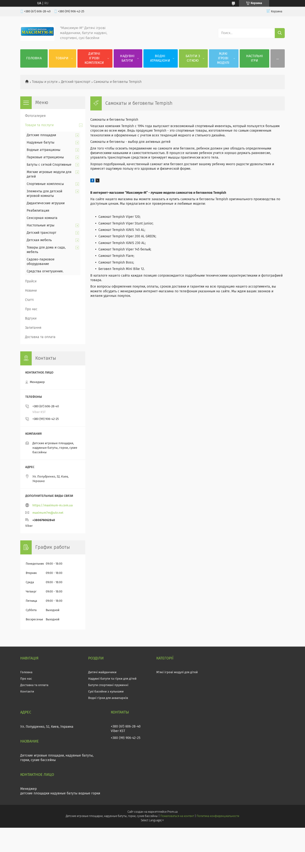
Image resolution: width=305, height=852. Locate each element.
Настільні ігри (254, 58)
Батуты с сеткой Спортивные (49, 164)
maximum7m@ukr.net (47, 512)
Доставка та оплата (40, 337)
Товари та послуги (39, 125)
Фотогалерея (35, 116)
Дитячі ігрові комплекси (94, 58)
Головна (34, 58)
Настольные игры (40, 225)
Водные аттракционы (43, 150)
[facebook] (92, 181)
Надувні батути (127, 58)
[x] (97, 181)
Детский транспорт (75, 82)
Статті (29, 300)
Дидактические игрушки (46, 203)
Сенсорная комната (42, 218)
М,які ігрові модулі (223, 58)
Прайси (30, 281)
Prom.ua (172, 812)
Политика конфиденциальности (218, 816)
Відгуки (30, 318)
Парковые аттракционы (45, 157)
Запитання (33, 327)
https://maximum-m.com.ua (52, 505)
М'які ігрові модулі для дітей (177, 672)
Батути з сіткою (193, 58)
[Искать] (280, 33)
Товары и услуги (44, 82)
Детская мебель (39, 240)
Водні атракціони (160, 58)
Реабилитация (38, 210)
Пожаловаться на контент (177, 816)
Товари (62, 58)
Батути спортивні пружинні (108, 685)
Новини (31, 290)
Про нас (31, 309)
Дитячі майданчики (102, 672)
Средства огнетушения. (45, 271)
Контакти (27, 691)
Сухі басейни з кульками (106, 691)
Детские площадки (41, 135)
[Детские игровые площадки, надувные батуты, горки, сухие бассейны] (37, 39)
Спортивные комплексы (45, 184)
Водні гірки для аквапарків (108, 698)
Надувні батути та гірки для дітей (112, 678)
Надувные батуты (40, 142)
